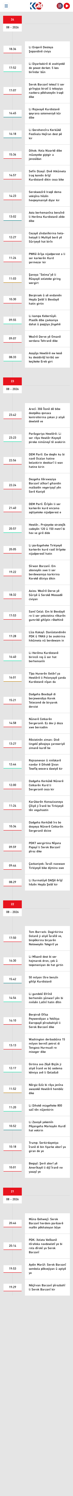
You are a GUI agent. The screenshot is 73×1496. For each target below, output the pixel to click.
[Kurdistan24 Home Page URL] (36, 6)
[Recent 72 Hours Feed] (60, 6)
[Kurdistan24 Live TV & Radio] (67, 6)
